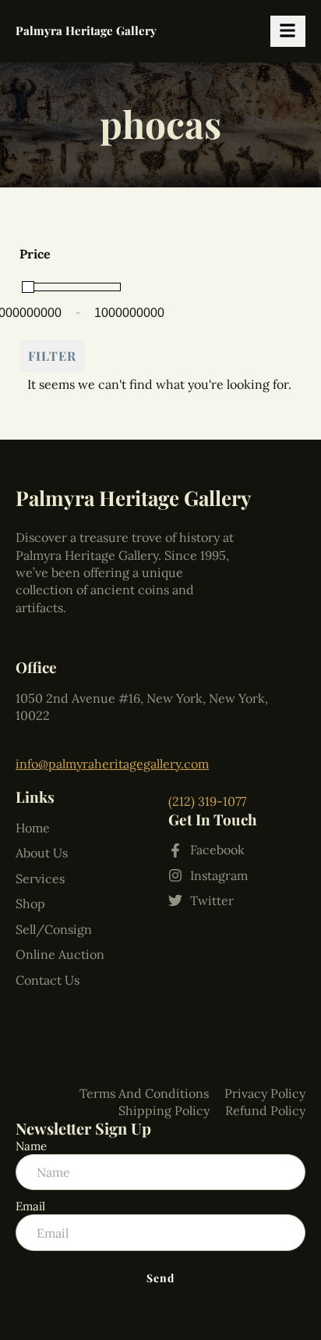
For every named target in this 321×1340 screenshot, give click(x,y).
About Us (42, 853)
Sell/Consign (54, 929)
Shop (30, 903)
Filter (52, 355)
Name (31, 1146)
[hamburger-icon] (287, 31)
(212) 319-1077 (207, 801)
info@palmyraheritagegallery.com (112, 764)
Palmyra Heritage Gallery (86, 30)
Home (33, 828)
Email (30, 1206)
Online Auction (60, 954)
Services (40, 878)
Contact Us (47, 980)
